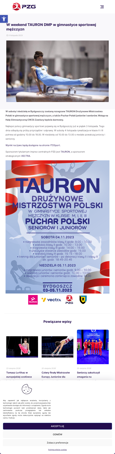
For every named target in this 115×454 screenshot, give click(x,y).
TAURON (65, 151)
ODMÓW (57, 434)
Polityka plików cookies (57, 450)
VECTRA (25, 155)
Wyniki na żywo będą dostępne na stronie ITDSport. (33, 145)
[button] (4, 19)
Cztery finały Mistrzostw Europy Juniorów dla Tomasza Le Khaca (56, 376)
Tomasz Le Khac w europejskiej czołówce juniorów (19, 376)
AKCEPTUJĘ (57, 426)
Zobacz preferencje (57, 442)
